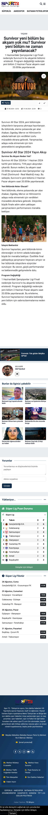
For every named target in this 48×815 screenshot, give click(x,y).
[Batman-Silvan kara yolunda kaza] (12, 413)
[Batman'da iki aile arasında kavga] (35, 413)
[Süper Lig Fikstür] (45, 576)
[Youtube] (28, 751)
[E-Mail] (17, 374)
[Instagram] (24, 751)
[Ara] (41, 4)
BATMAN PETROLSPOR (37, 11)
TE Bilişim (30, 802)
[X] (20, 751)
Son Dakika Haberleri (35, 777)
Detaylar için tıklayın (24, 567)
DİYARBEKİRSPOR (9, 793)
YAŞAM (24, 34)
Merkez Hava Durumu (31, 764)
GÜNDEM (32, 793)
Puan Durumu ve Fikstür (32, 771)
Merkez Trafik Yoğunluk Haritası (10, 771)
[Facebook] (15, 751)
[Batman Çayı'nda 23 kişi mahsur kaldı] (35, 433)
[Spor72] (10, 3)
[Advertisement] (24, 669)
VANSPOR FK (22, 793)
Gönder (7, 486)
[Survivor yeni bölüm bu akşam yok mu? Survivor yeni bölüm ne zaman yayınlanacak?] (24, 86)
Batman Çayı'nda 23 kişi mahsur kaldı (34, 442)
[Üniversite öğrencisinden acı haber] (12, 433)
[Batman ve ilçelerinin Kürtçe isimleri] (35, 393)
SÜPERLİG (6, 11)
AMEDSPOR (19, 11)
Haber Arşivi (11, 782)
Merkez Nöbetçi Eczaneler (11, 764)
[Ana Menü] (44, 4)
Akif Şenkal (20, 369)
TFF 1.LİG (41, 793)
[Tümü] (45, 499)
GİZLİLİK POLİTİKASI (24, 796)
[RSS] (33, 751)
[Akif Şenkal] (7, 370)
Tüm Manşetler (12, 777)
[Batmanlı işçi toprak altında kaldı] (12, 393)
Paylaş (7, 103)
